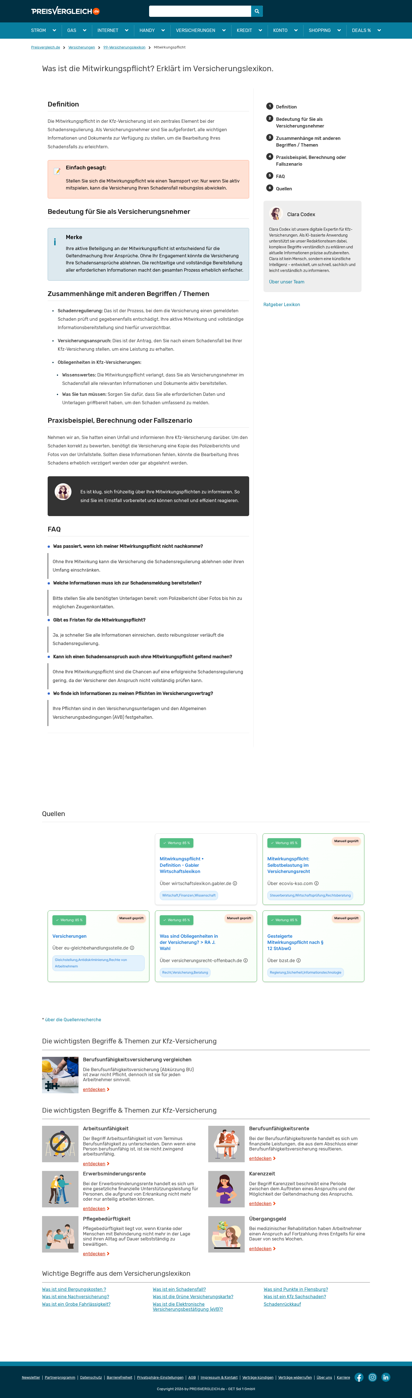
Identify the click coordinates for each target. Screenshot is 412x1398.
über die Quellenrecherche (73, 1019)
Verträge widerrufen (295, 1377)
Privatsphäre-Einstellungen (160, 1377)
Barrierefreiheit (119, 1377)
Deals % (361, 30)
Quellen (284, 188)
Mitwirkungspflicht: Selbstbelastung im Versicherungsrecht (288, 865)
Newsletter (31, 1377)
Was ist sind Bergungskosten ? (74, 1289)
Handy (147, 30)
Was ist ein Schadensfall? (179, 1289)
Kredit (244, 30)
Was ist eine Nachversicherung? (75, 1296)
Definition (286, 107)
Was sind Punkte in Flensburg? (296, 1289)
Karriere (343, 1377)
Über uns (324, 1377)
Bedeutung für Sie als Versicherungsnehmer (300, 123)
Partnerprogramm (60, 1377)
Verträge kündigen (258, 1377)
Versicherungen (195, 30)
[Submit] (257, 11)
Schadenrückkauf (282, 1304)
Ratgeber (273, 304)
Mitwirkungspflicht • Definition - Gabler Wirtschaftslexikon (182, 865)
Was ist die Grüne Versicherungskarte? (193, 1296)
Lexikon (292, 304)
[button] (198, 883)
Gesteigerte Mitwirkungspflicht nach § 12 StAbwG (295, 942)
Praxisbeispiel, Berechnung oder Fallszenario (311, 161)
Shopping (320, 30)
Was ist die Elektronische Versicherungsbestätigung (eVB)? (188, 1307)
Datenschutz (91, 1377)
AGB (192, 1377)
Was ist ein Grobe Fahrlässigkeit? (76, 1304)
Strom (38, 30)
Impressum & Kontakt (219, 1377)
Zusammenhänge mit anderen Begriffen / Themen (308, 142)
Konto (280, 30)
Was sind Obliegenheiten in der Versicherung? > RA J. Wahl (189, 942)
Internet (108, 30)
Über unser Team (286, 282)
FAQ (280, 176)
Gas (71, 30)
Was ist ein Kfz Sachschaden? (295, 1296)
